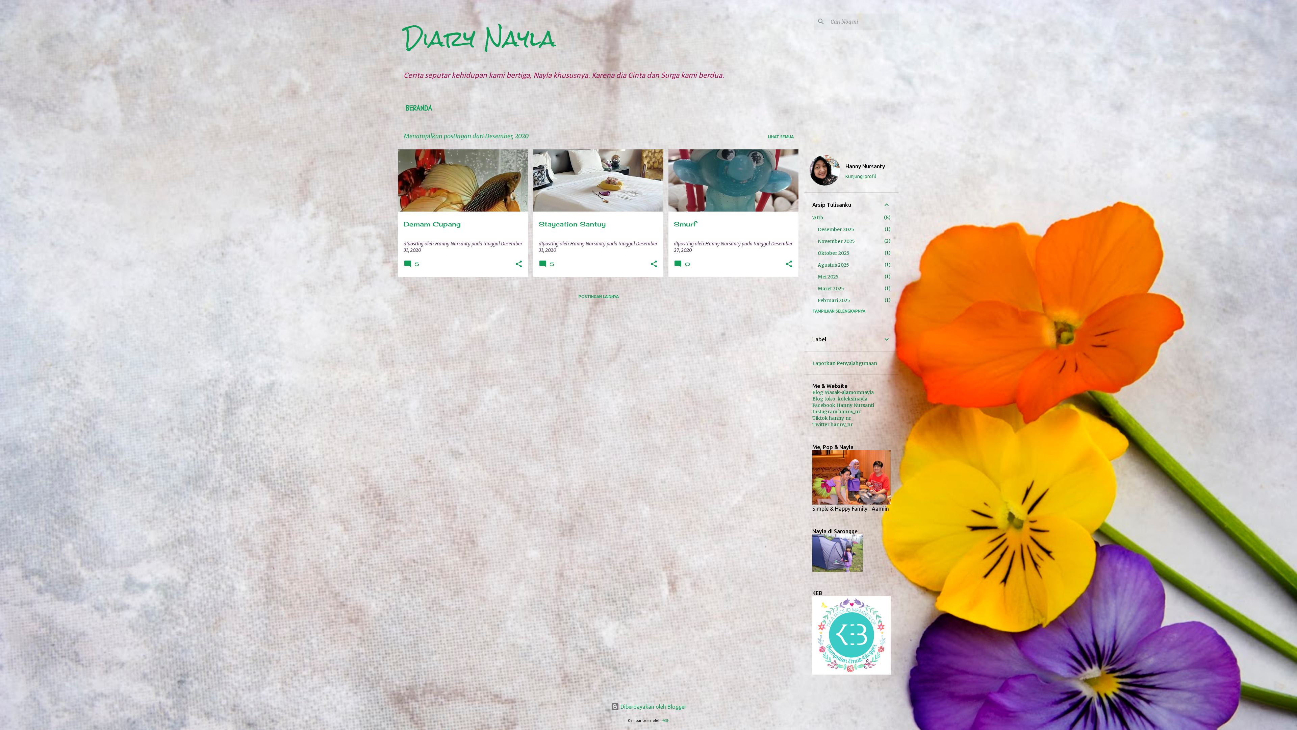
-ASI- (665, 721)
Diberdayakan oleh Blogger (652, 707)
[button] (519, 264)
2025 (817, 218)
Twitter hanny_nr (832, 424)
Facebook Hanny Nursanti (843, 405)
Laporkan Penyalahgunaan (844, 363)
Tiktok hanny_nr (831, 418)
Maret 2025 (831, 289)
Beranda (419, 108)
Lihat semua (781, 137)
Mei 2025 (828, 277)
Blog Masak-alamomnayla (843, 392)
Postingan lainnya (599, 296)
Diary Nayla (480, 38)
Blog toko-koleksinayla (839, 399)
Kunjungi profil (860, 176)
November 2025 (836, 241)
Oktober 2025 (833, 253)
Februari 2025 (834, 300)
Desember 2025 (836, 229)
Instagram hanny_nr (836, 412)
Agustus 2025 (833, 265)
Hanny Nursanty (865, 166)
